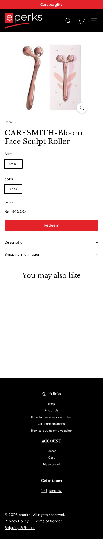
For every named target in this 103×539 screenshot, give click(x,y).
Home (9, 122)
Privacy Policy (17, 521)
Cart (51, 457)
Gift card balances (51, 424)
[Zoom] (82, 108)
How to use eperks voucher (51, 417)
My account (51, 464)
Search (52, 451)
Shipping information (22, 254)
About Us (51, 410)
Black (13, 189)
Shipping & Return (20, 527)
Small (13, 164)
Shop (51, 404)
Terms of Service (48, 521)
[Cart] (81, 21)
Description (15, 242)
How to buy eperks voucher (51, 430)
